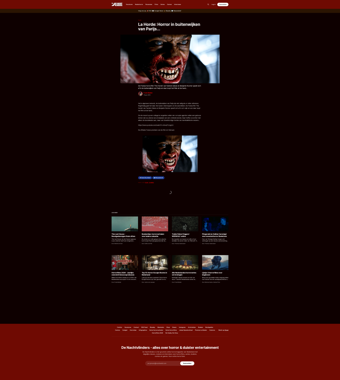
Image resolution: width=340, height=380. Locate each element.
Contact (136, 327)
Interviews (177, 4)
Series (163, 4)
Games (169, 4)
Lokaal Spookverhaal (186, 330)
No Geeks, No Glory (171, 333)
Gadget (124, 330)
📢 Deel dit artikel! (145, 177)
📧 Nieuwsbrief (158, 177)
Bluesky (152, 327)
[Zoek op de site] (208, 4)
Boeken (200, 327)
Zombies (151, 182)
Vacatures (129, 4)
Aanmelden (223, 4)
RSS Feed (144, 327)
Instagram (182, 327)
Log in (214, 4)
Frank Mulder (148, 93)
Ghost (226, 330)
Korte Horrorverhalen (156, 330)
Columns (212, 330)
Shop (168, 327)
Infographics (143, 330)
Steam (174, 327)
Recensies (148, 4)
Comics (117, 330)
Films (156, 4)
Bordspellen (209, 327)
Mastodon (161, 327)
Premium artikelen (201, 330)
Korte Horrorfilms (171, 330)
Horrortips (133, 330)
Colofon (119, 327)
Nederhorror (139, 4)
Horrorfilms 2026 (157, 333)
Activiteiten (192, 327)
